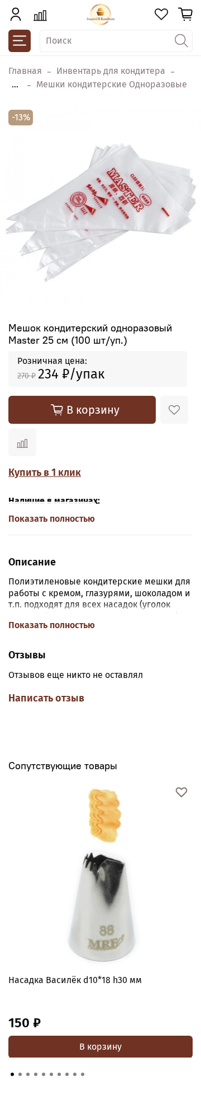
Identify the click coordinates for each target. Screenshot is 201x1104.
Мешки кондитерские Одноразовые (111, 84)
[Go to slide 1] (12, 1074)
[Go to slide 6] (51, 1074)
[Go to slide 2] (20, 1074)
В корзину (100, 1046)
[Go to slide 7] (59, 1074)
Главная (25, 71)
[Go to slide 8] (67, 1074)
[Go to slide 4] (35, 1074)
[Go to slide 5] (43, 1074)
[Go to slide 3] (28, 1074)
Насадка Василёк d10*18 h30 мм (75, 980)
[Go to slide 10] (82, 1074)
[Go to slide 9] (74, 1074)
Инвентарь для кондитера (110, 71)
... (15, 84)
